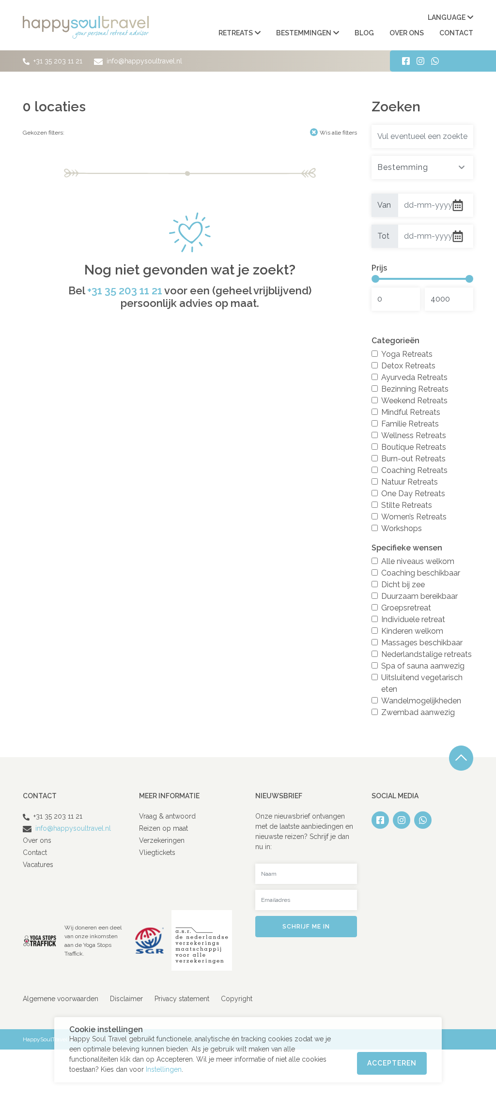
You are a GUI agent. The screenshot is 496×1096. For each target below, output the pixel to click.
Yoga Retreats (407, 354)
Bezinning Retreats (415, 389)
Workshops (401, 528)
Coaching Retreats (414, 470)
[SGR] (149, 939)
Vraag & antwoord (167, 816)
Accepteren (392, 1063)
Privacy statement (182, 999)
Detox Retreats (408, 365)
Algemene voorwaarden (60, 999)
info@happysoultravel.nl (143, 61)
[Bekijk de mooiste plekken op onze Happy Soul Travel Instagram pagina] (420, 61)
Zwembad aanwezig (418, 712)
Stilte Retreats (406, 505)
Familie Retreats (410, 423)
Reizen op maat (163, 828)
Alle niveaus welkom (417, 561)
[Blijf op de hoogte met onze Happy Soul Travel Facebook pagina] (406, 61)
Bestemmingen (303, 33)
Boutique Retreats (413, 447)
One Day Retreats (413, 493)
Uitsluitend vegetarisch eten (422, 683)
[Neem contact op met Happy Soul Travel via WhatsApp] (435, 61)
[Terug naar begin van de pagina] (461, 758)
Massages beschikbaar (422, 642)
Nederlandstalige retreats (426, 654)
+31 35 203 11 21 (57, 61)
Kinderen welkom (412, 631)
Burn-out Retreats (413, 458)
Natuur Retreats (409, 482)
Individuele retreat (413, 619)
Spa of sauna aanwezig (423, 665)
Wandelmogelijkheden (421, 700)
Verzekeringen (162, 840)
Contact (456, 33)
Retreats (235, 33)
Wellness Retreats (413, 435)
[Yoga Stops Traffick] (40, 939)
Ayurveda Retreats (414, 377)
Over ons (406, 33)
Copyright (236, 999)
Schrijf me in (306, 926)
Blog (364, 33)
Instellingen (164, 1069)
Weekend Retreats (414, 400)
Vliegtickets (157, 852)
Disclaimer (126, 999)
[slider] (375, 279)
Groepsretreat (406, 607)
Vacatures (38, 864)
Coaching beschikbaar (420, 573)
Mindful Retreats (410, 412)
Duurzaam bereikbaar (419, 596)
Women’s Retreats (414, 516)
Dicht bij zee (403, 584)
